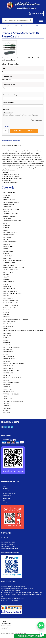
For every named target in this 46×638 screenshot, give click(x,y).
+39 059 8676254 (9, 542)
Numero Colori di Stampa (10, 95)
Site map (3, 621)
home (4, 486)
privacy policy (7, 495)
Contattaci (4, 628)
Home (4, 26)
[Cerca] (31, 20)
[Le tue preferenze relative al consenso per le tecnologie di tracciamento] (42, 634)
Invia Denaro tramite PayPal (10, 552)
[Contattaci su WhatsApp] (40, 625)
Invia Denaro (6, 436)
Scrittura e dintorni (13, 26)
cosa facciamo (7, 491)
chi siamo (5, 488)
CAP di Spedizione (8, 102)
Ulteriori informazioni (11, 145)
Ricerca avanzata (6, 625)
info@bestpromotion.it (12, 548)
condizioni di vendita (9, 493)
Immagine (6, 109)
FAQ (4, 500)
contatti (5, 503)
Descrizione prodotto (11, 140)
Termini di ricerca (6, 623)
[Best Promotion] (23, 5)
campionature (7, 498)
